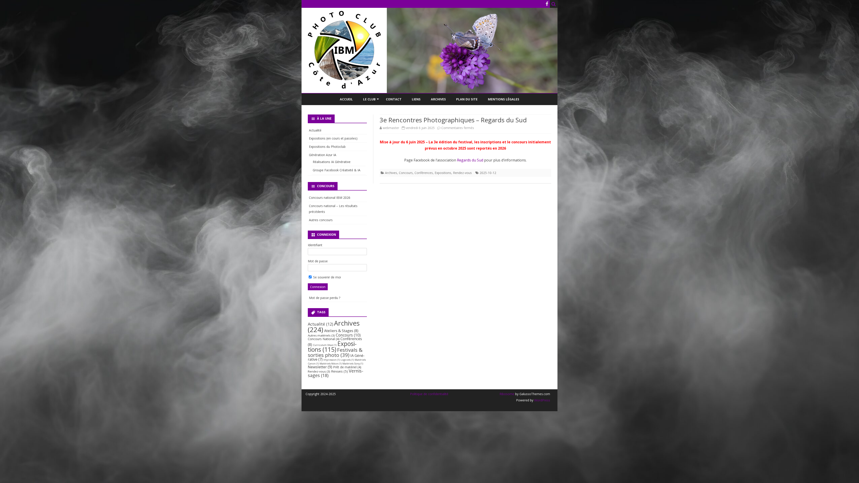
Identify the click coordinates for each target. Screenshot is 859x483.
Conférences (424, 173)
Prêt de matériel (347, 367)
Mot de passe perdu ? (324, 298)
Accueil (346, 99)
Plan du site (467, 99)
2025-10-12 (488, 173)
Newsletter (320, 366)
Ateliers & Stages (341, 330)
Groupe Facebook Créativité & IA (336, 170)
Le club (369, 99)
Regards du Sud (470, 160)
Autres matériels (321, 335)
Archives (438, 99)
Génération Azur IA (322, 155)
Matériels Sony (352, 363)
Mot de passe (318, 261)
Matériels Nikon (331, 363)
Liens (416, 99)
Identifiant (315, 245)
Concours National (324, 339)
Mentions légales (503, 99)
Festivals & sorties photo (335, 352)
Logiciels (347, 359)
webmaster (391, 128)
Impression (331, 359)
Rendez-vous (462, 173)
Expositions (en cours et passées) (333, 138)
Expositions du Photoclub (327, 146)
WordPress (541, 400)
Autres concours (321, 220)
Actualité (315, 130)
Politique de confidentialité (429, 394)
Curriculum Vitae (324, 345)
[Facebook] (547, 4)
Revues (339, 371)
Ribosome (507, 394)
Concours (406, 173)
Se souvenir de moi (326, 277)
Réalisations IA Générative (332, 162)
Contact (394, 99)
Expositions (443, 173)
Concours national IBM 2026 (329, 197)
